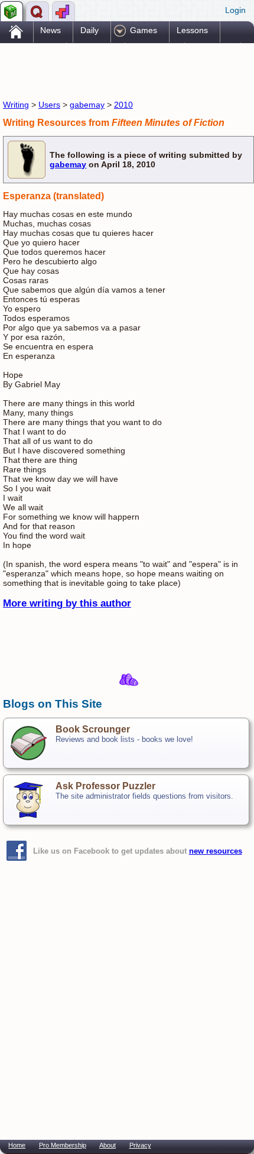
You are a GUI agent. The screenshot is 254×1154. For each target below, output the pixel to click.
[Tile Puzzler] (63, 11)
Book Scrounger (93, 729)
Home (16, 1145)
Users (49, 104)
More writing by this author (67, 603)
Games (143, 30)
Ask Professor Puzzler (105, 786)
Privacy (140, 1145)
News (50, 30)
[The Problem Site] (11, 11)
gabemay (87, 104)
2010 (123, 104)
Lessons (192, 30)
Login (235, 10)
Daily (89, 30)
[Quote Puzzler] (37, 11)
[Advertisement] (97, 70)
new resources (215, 851)
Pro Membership (62, 1145)
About (107, 1145)
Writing (16, 104)
